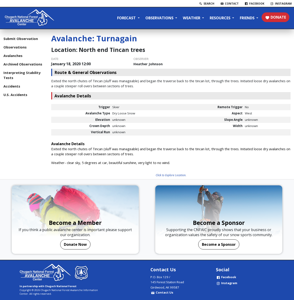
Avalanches (13, 55)
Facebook (228, 277)
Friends (247, 17)
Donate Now (75, 244)
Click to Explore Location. (171, 175)
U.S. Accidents (15, 94)
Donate (278, 17)
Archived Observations (22, 64)
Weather (192, 17)
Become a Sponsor (219, 244)
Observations (159, 17)
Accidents (11, 86)
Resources (220, 17)
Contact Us (164, 292)
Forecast (127, 17)
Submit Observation (20, 38)
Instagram (229, 283)
